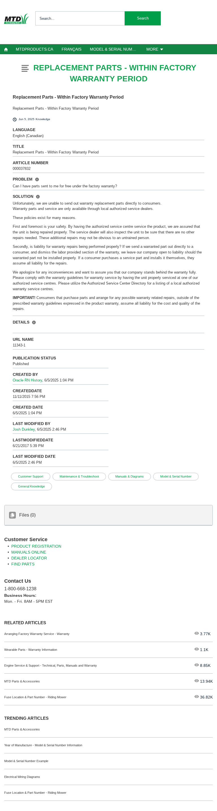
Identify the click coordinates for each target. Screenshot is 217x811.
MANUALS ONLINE (28, 552)
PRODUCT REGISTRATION (36, 546)
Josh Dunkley (24, 429)
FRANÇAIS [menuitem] (71, 49)
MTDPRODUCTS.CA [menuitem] (34, 49)
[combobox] (98, 18)
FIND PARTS (22, 564)
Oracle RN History (27, 380)
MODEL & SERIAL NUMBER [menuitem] (115, 49)
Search (143, 18)
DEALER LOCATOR (29, 558)
